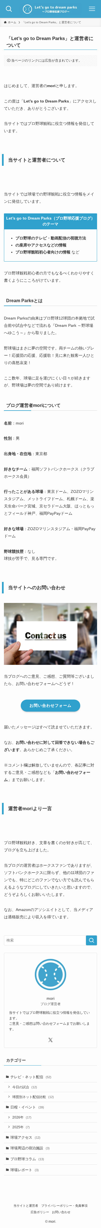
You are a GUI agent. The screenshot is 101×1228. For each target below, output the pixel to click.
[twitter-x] (50, 1040)
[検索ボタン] (9, 9)
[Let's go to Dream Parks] (50, 9)
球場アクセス (25, 1137)
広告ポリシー (40, 1212)
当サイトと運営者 (25, 1205)
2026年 (21, 1117)
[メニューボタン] (92, 9)
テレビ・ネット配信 (30, 1077)
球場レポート (24, 1170)
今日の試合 (24, 1087)
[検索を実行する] (91, 940)
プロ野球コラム (27, 1159)
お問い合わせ (61, 1212)
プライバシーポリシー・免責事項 (64, 1205)
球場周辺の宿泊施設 (30, 1148)
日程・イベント (27, 1107)
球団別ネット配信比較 (33, 1097)
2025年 (21, 1127)
